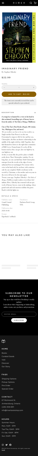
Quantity (4, 84)
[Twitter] (6, 445)
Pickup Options (8, 382)
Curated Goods (8, 356)
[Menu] (4, 3)
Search (3, 450)
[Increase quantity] (33, 87)
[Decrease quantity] (4, 87)
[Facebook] (10, 445)
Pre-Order (6, 386)
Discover (5, 363)
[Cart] (35, 3)
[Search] (31, 3)
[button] (19, 94)
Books (4, 353)
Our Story (6, 367)
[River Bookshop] (19, 3)
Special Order (7, 389)
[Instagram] (3, 445)
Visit (3, 360)
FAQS (5, 375)
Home (5, 349)
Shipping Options (9, 379)
